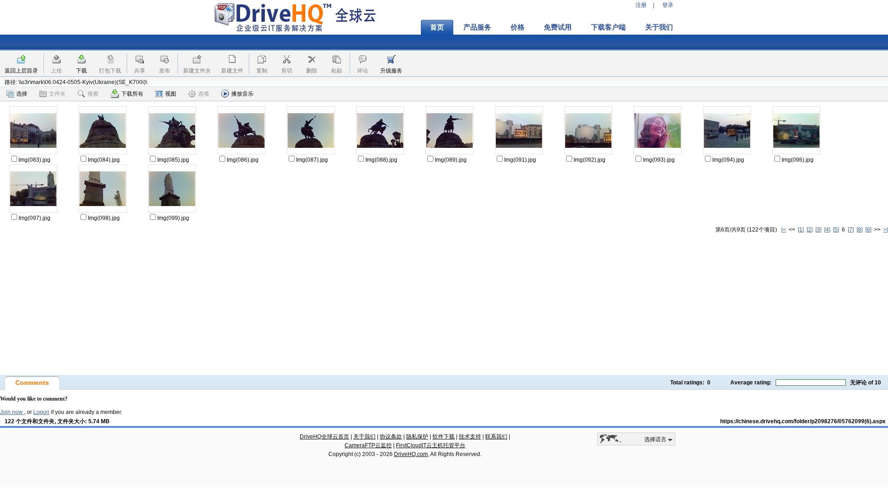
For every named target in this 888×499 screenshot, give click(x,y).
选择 (21, 94)
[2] (810, 229)
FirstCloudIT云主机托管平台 (430, 445)
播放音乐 (242, 94)
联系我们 (496, 436)
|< (783, 229)
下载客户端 (608, 27)
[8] (860, 229)
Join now (12, 412)
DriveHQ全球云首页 (324, 436)
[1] (801, 229)
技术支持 (470, 436)
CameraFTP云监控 (368, 445)
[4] (827, 229)
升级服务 (391, 70)
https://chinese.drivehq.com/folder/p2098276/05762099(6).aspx (803, 421)
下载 (81, 70)
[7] (851, 229)
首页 (437, 27)
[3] (818, 229)
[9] (868, 229)
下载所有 (132, 94)
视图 (170, 94)
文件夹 (57, 94)
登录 (667, 5)
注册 (641, 5)
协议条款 (391, 436)
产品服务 (477, 27)
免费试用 (558, 27)
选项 (203, 94)
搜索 (93, 94)
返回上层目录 (21, 70)
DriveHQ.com (411, 454)
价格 (517, 27)
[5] (836, 229)
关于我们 (659, 27)
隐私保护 (417, 436)
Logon (41, 412)
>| (885, 229)
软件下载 (443, 436)
